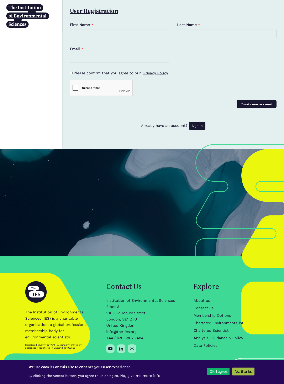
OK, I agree (218, 371)
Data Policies (205, 345)
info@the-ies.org (121, 331)
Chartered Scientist (211, 330)
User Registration (94, 10)
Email (76, 49)
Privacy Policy (155, 73)
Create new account (257, 104)
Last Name (188, 24)
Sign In (197, 126)
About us (202, 300)
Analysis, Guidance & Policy (218, 338)
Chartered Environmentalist (218, 323)
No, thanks (243, 371)
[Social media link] (110, 348)
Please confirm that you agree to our (121, 73)
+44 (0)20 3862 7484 (124, 338)
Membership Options (212, 315)
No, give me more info (140, 375)
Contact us (204, 308)
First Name (81, 24)
